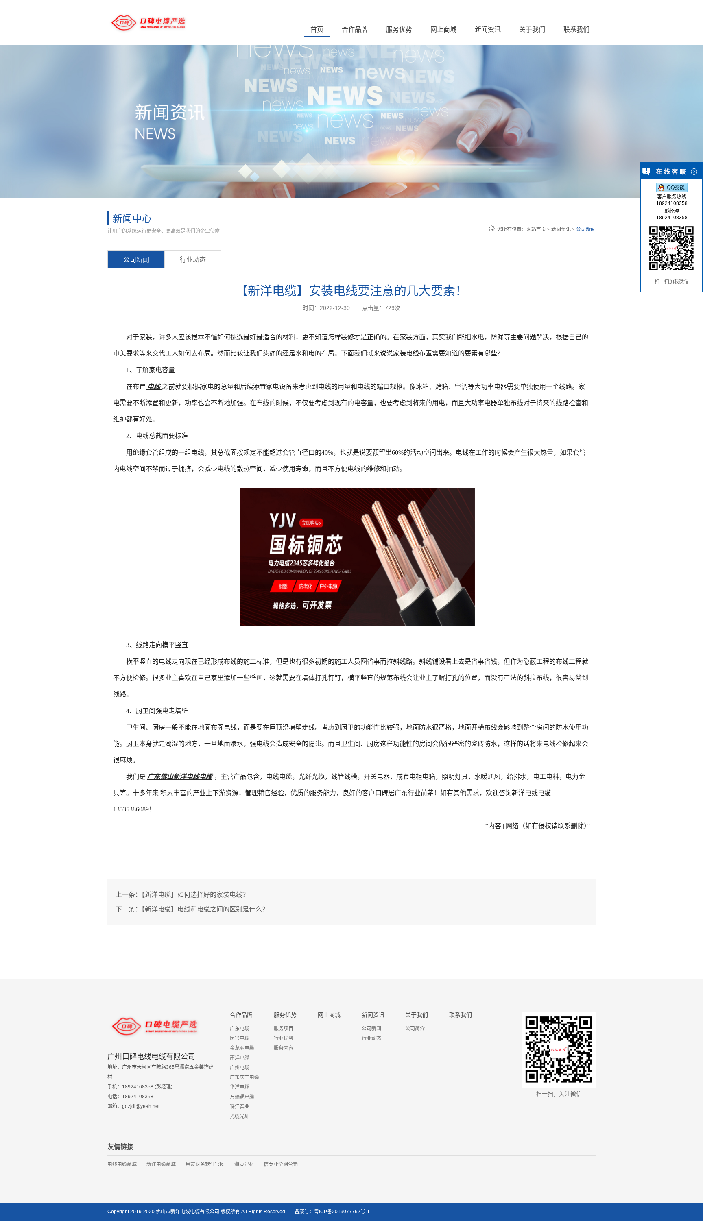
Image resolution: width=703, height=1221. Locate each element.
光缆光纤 (239, 1116)
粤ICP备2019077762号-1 (342, 1211)
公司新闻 (585, 229)
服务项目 (283, 1028)
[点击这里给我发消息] (672, 187)
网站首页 (536, 229)
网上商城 (443, 29)
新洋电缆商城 (161, 1164)
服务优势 (285, 1015)
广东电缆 (239, 1028)
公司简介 (415, 1028)
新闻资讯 (561, 229)
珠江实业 (239, 1107)
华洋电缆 (239, 1087)
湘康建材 (244, 1164)
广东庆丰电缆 (244, 1077)
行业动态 (193, 259)
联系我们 (576, 29)
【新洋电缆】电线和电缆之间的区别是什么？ (205, 909)
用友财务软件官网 (205, 1164)
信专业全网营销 (281, 1164)
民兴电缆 (239, 1038)
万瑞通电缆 (242, 1097)
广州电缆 (239, 1068)
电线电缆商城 (122, 1164)
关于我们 (416, 1015)
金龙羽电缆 (242, 1048)
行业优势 (283, 1038)
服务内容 (283, 1048)
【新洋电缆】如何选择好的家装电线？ (195, 894)
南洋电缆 (239, 1058)
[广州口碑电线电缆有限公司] (148, 22)
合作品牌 (241, 1015)
